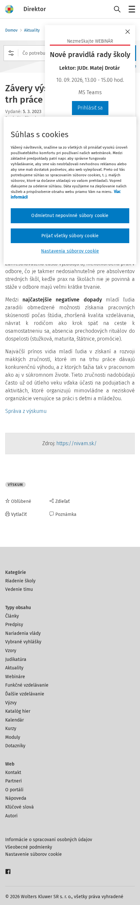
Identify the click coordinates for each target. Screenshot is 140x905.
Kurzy (10, 728)
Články (12, 616)
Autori (11, 816)
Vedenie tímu (19, 589)
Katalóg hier (17, 711)
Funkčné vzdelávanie (27, 685)
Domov (11, 30)
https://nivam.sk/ (77, 443)
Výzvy (11, 703)
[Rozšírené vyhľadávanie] (11, 53)
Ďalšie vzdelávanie (24, 694)
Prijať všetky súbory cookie (70, 236)
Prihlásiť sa (90, 108)
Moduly (12, 737)
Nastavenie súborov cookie (33, 854)
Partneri (13, 781)
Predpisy (14, 624)
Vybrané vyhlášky (23, 642)
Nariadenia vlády (23, 633)
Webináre (15, 676)
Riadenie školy (20, 581)
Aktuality (32, 30)
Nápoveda (15, 798)
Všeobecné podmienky (28, 847)
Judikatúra (15, 659)
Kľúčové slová (19, 807)
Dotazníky (15, 746)
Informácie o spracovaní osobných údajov (48, 839)
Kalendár (14, 720)
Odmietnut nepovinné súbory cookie (69, 215)
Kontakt (13, 772)
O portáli (14, 790)
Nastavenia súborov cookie (70, 251)
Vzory (10, 650)
